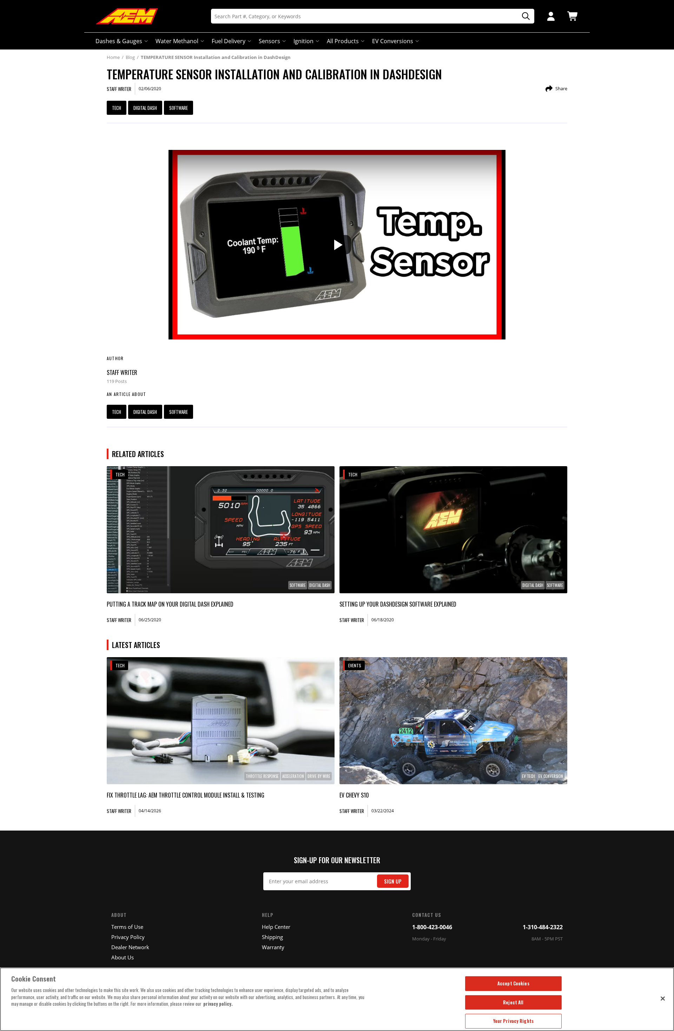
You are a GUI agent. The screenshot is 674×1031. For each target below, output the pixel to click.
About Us (122, 957)
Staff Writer (122, 372)
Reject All (513, 1002)
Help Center (276, 926)
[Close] (662, 998)
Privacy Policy (128, 936)
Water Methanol (177, 41)
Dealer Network (130, 947)
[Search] (523, 16)
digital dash (145, 107)
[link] (221, 529)
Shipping (272, 936)
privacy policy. (218, 1003)
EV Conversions (392, 41)
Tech (116, 107)
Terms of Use (127, 926)
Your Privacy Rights (513, 1020)
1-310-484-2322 (543, 927)
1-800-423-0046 (432, 927)
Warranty (273, 947)
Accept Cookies (513, 983)
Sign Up (393, 881)
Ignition (303, 41)
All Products (343, 41)
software (178, 107)
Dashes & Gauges (118, 41)
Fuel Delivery (228, 41)
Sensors (269, 41)
